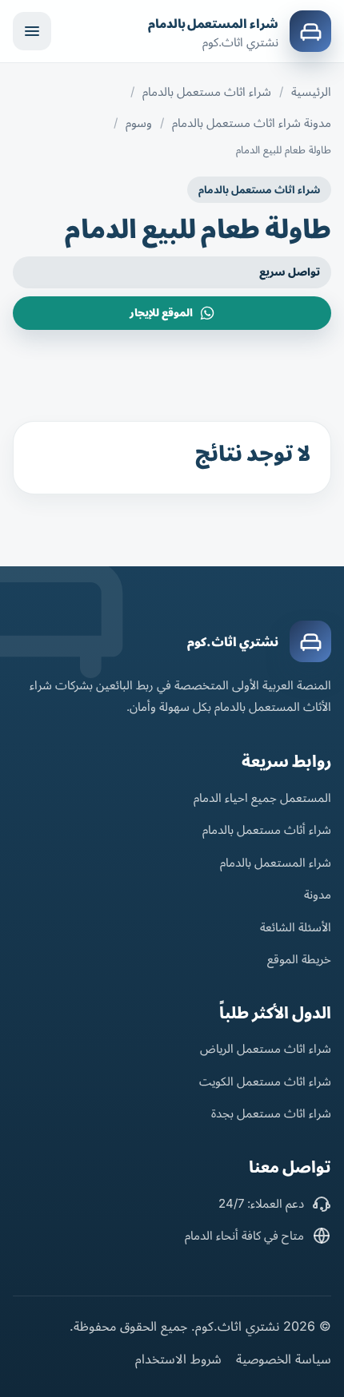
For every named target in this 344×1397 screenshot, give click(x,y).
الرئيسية (311, 91)
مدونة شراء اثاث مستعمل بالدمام (251, 122)
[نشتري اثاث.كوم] (310, 641)
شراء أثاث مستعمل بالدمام (266, 829)
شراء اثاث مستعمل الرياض (265, 1048)
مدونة (317, 894)
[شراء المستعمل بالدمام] (310, 31)
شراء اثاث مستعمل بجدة (271, 1113)
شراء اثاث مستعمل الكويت (265, 1081)
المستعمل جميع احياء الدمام (262, 797)
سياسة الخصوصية (283, 1359)
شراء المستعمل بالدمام (213, 23)
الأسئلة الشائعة (295, 927)
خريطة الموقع (299, 958)
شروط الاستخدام (178, 1359)
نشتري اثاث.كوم (232, 641)
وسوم (139, 122)
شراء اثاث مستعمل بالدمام (206, 91)
